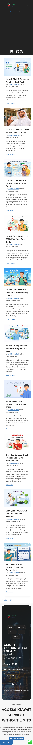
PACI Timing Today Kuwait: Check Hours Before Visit (15, 567)
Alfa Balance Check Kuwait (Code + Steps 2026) (16, 404)
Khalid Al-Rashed (13, 84)
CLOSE (6, 391)
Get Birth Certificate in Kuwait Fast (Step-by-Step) (16, 183)
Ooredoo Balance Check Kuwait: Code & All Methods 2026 (17, 458)
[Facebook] (13, 684)
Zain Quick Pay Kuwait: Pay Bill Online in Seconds (16, 514)
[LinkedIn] (17, 684)
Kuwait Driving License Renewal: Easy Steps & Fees (16, 348)
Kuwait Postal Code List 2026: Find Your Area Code (17, 239)
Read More (10, 103)
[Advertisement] (16, 30)
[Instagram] (20, 684)
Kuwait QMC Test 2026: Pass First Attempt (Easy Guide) (17, 293)
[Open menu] (27, 5)
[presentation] (17, 67)
